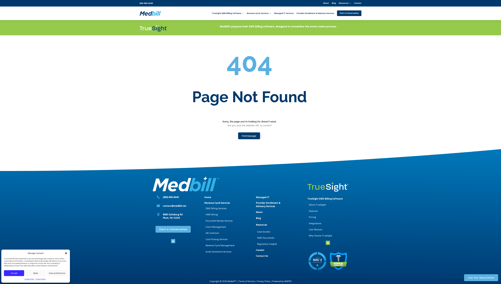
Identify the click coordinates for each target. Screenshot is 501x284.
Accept (14, 273)
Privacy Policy (41, 279)
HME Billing (212, 214)
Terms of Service (246, 281)
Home (207, 197)
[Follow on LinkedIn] (173, 241)
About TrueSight (317, 204)
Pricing (312, 217)
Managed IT (262, 197)
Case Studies (263, 231)
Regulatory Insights (267, 243)
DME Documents (265, 237)
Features (313, 210)
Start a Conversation (173, 229)
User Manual (315, 229)
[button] (66, 253)
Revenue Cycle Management (220, 245)
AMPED (288, 281)
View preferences (57, 273)
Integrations (315, 223)
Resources (261, 224)
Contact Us (262, 255)
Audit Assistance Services (218, 251)
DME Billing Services (216, 208)
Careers (260, 250)
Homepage (249, 135)
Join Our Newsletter (481, 277)
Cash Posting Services (217, 239)
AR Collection (212, 232)
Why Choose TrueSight (320, 235)
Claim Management (216, 226)
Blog (258, 218)
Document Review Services (219, 220)
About (259, 212)
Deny (35, 273)
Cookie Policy (29, 279)
